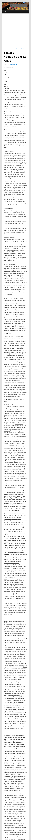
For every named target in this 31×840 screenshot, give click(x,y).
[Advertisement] (18, 80)
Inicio (6, 11)
